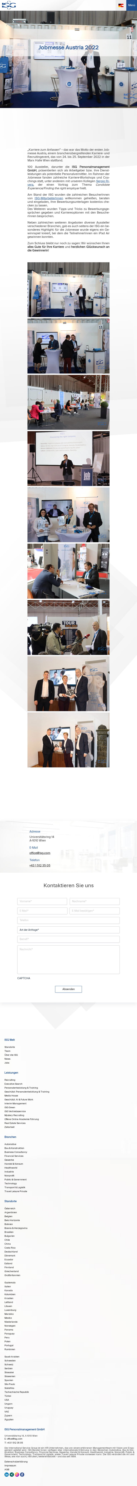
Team (7, 1051)
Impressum (10, 1466)
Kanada (8, 1290)
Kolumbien (10, 1294)
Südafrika (9, 1388)
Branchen (10, 1137)
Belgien (8, 1216)
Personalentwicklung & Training (21, 1088)
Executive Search (13, 1084)
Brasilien (9, 1232)
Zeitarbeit (9, 1127)
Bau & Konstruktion (14, 1148)
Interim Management (15, 1103)
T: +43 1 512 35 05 (13, 1443)
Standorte (9, 1047)
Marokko (9, 1314)
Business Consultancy (15, 1152)
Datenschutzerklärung (16, 1462)
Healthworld (10, 1168)
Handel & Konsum (13, 1164)
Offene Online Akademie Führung (21, 1119)
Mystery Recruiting (14, 1115)
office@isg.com (39, 853)
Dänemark (9, 1256)
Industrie (9, 1172)
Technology (10, 1183)
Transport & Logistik (14, 1187)
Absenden (68, 989)
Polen (7, 1341)
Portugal (8, 1345)
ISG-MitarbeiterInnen (49, 198)
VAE (6, 1412)
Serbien (8, 1368)
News (7, 1059)
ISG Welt (9, 1040)
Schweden (10, 1361)
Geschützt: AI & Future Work (18, 1100)
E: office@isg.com (13, 1439)
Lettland (8, 1302)
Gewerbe (9, 1160)
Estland (8, 1263)
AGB (6, 1470)
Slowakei (9, 1372)
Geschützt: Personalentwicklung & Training (26, 1092)
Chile (7, 1240)
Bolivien (8, 1224)
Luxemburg (10, 1310)
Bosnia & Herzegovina (15, 1228)
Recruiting (9, 1080)
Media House (11, 1096)
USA (6, 1400)
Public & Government (15, 1180)
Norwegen (10, 1326)
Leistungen (11, 1073)
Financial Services (13, 1156)
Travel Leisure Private (15, 1191)
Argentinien (10, 1212)
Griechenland (11, 1271)
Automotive (10, 1144)
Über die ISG (11, 1055)
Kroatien (8, 1298)
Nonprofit (9, 1176)
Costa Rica (10, 1248)
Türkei (7, 1396)
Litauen (8, 1306)
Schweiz (8, 1365)
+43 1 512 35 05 (39, 865)
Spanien (8, 1380)
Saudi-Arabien (11, 1357)
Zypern (8, 1416)
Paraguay (9, 1334)
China (7, 1244)
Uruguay (8, 1408)
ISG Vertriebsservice (15, 1111)
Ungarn (8, 1404)
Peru (6, 1338)
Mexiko (8, 1318)
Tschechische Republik (16, 1392)
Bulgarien (9, 1236)
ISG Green (9, 1107)
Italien (7, 1286)
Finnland (9, 1267)
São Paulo (9, 1384)
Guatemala (10, 1283)
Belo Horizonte (12, 1220)
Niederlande (10, 1322)
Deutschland (11, 1252)
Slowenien (9, 1376)
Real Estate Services (15, 1123)
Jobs (6, 1063)
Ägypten (9, 1420)
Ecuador (8, 1260)
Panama (8, 1330)
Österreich (9, 1208)
